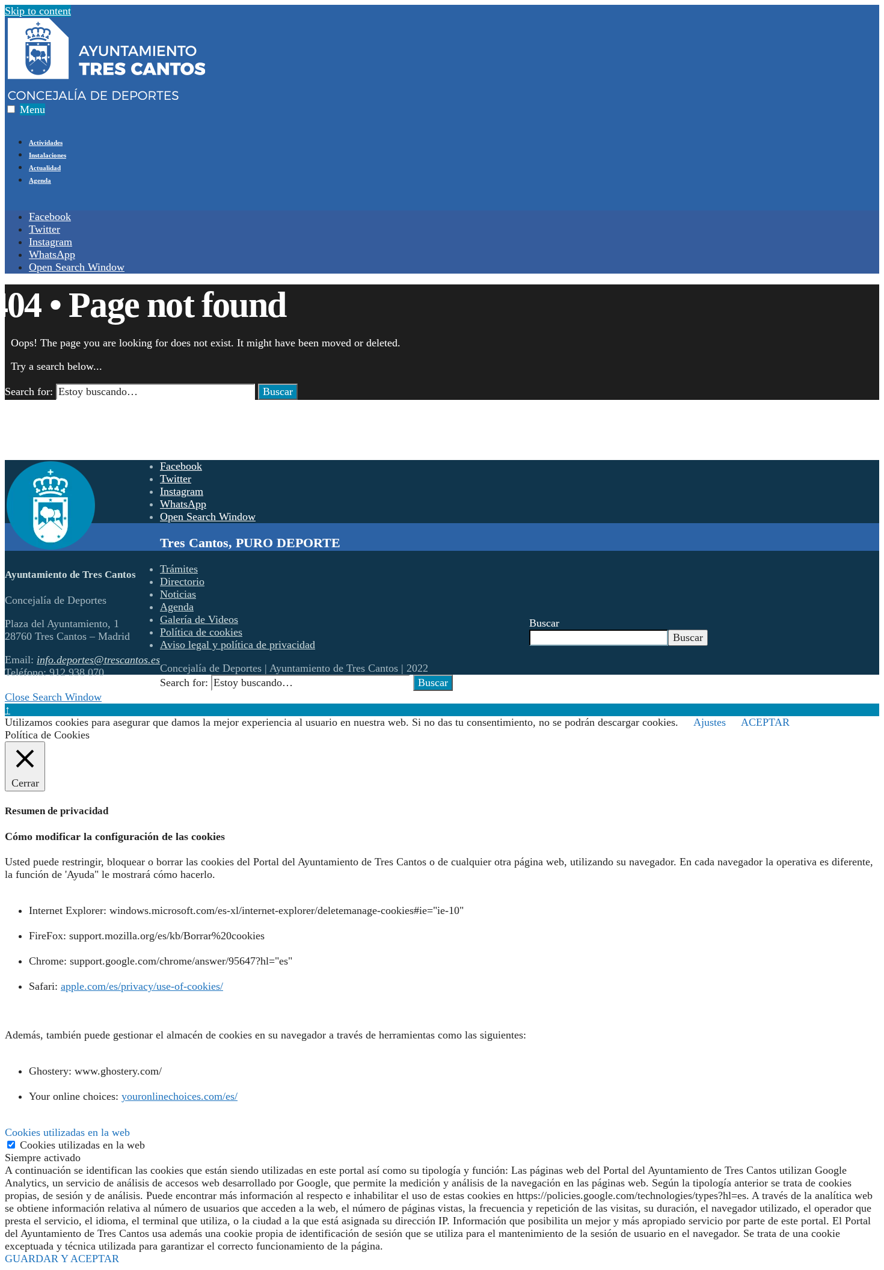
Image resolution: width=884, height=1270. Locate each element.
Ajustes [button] (709, 722)
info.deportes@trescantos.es (98, 660)
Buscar (278, 391)
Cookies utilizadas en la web (82, 1145)
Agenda (40, 180)
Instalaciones (47, 155)
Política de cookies (201, 632)
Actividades (46, 142)
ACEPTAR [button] (765, 722)
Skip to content (38, 11)
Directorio (182, 581)
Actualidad (45, 167)
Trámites (179, 569)
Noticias (178, 594)
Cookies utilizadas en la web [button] (67, 1132)
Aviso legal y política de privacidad (237, 645)
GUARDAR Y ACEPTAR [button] (62, 1259)
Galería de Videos (199, 619)
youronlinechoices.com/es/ (179, 1096)
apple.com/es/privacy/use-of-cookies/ (142, 986)
